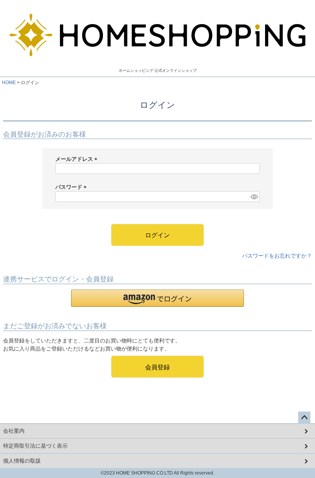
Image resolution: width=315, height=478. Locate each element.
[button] (157, 298)
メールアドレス (77, 159)
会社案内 (14, 431)
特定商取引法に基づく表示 (35, 446)
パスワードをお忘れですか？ (277, 256)
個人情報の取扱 (22, 461)
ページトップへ (304, 418)
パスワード (72, 187)
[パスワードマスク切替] (254, 197)
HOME (9, 82)
